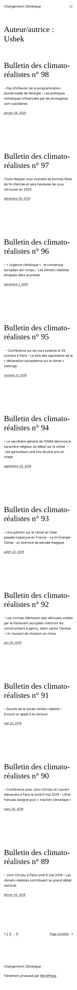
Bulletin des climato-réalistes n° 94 (37, 423)
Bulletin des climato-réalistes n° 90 (37, 771)
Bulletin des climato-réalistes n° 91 (37, 691)
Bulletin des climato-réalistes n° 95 (37, 332)
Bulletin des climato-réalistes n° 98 (37, 70)
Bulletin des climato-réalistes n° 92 (37, 600)
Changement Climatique (22, 6)
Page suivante (61, 934)
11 (17, 934)
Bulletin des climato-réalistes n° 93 (37, 514)
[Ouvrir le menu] (71, 6)
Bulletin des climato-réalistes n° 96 (37, 247)
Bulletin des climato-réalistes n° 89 (37, 857)
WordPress (48, 976)
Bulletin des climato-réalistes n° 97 (37, 161)
